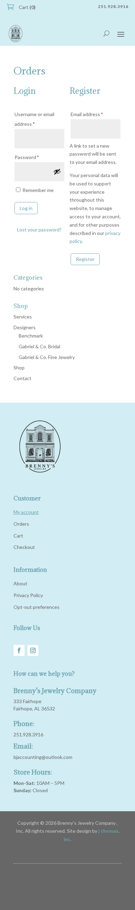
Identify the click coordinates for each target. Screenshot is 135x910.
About (20, 583)
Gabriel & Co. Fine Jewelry (47, 357)
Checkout (24, 547)
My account (26, 512)
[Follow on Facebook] (19, 650)
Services (23, 317)
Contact (23, 378)
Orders (21, 524)
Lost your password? (39, 230)
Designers (25, 327)
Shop (19, 367)
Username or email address (34, 119)
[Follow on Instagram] (32, 650)
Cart (27, 7)
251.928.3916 (28, 734)
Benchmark (31, 336)
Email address (95, 114)
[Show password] (57, 171)
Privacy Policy (28, 595)
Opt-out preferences (37, 607)
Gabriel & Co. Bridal (39, 346)
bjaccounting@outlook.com (43, 757)
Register (85, 259)
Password (36, 157)
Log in (26, 208)
